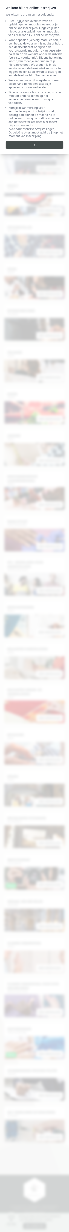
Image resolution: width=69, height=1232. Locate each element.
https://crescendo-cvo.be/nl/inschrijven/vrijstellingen (31, 127)
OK (35, 145)
